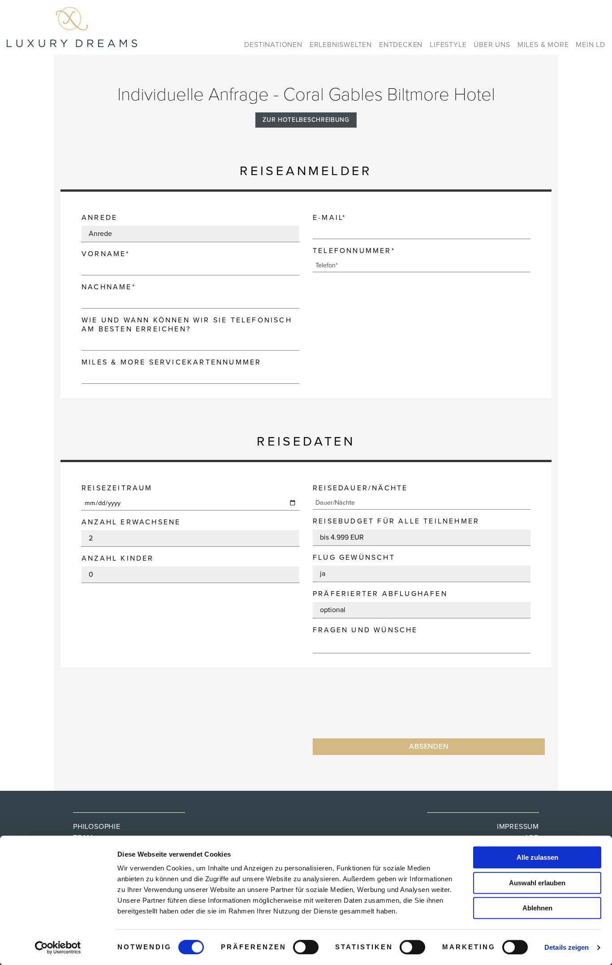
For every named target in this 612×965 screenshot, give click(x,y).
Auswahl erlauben (537, 883)
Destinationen (273, 44)
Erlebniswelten (341, 44)
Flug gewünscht (354, 557)
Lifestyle (448, 44)
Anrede (99, 217)
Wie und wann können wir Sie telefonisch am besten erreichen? (187, 325)
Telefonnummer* (354, 250)
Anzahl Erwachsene (131, 522)
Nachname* (109, 287)
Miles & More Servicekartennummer (171, 362)
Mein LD (590, 44)
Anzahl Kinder (118, 558)
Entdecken (400, 44)
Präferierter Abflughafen (380, 593)
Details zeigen (566, 947)
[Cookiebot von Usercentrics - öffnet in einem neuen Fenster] (58, 947)
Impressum (518, 826)
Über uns (492, 44)
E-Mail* (329, 217)
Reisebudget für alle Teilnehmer (396, 521)
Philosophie (97, 826)
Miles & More (543, 44)
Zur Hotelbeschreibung (306, 120)
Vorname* (106, 253)
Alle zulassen (537, 857)
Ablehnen (537, 908)
